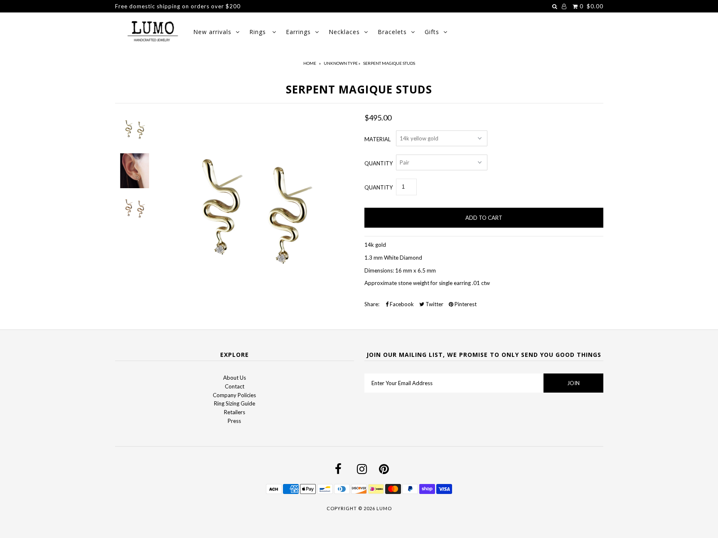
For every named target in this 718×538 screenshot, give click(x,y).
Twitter (433, 304)
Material (377, 139)
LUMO (384, 508)
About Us (234, 377)
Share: (371, 304)
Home (309, 63)
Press (234, 421)
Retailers (234, 412)
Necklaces (344, 32)
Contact (234, 386)
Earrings (298, 32)
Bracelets (392, 32)
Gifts (432, 32)
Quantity (378, 163)
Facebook (401, 304)
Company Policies (234, 395)
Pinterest (465, 304)
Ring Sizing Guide (234, 403)
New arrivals (212, 32)
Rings (258, 32)
